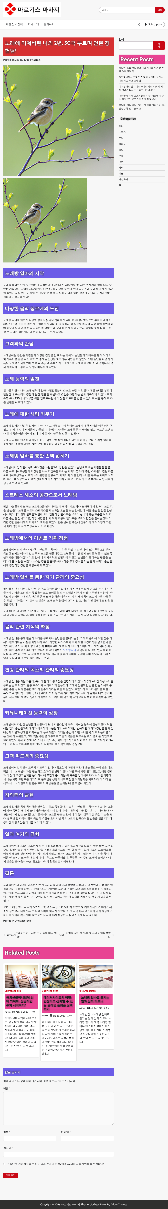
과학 (121, 167)
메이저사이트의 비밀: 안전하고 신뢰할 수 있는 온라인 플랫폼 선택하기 (58, 1003)
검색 (121, 39)
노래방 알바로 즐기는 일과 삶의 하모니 (95, 999)
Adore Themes (119, 1204)
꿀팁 (121, 150)
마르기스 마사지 (70, 1204)
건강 (121, 126)
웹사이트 (8, 1148)
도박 (121, 138)
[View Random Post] (138, 24)
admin (37, 59)
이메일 (66, 1132)
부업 (121, 155)
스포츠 (122, 132)
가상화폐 (123, 179)
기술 (121, 173)
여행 (121, 161)
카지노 (122, 144)
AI (120, 185)
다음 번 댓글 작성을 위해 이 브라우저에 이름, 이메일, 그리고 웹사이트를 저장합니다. (57, 1163)
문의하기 (49, 24)
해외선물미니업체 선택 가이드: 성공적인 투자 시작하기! (20, 1001)
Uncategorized (23, 920)
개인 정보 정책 (14, 24)
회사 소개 (33, 24)
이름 (6, 1132)
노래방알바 (69, 650)
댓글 (6, 1088)
